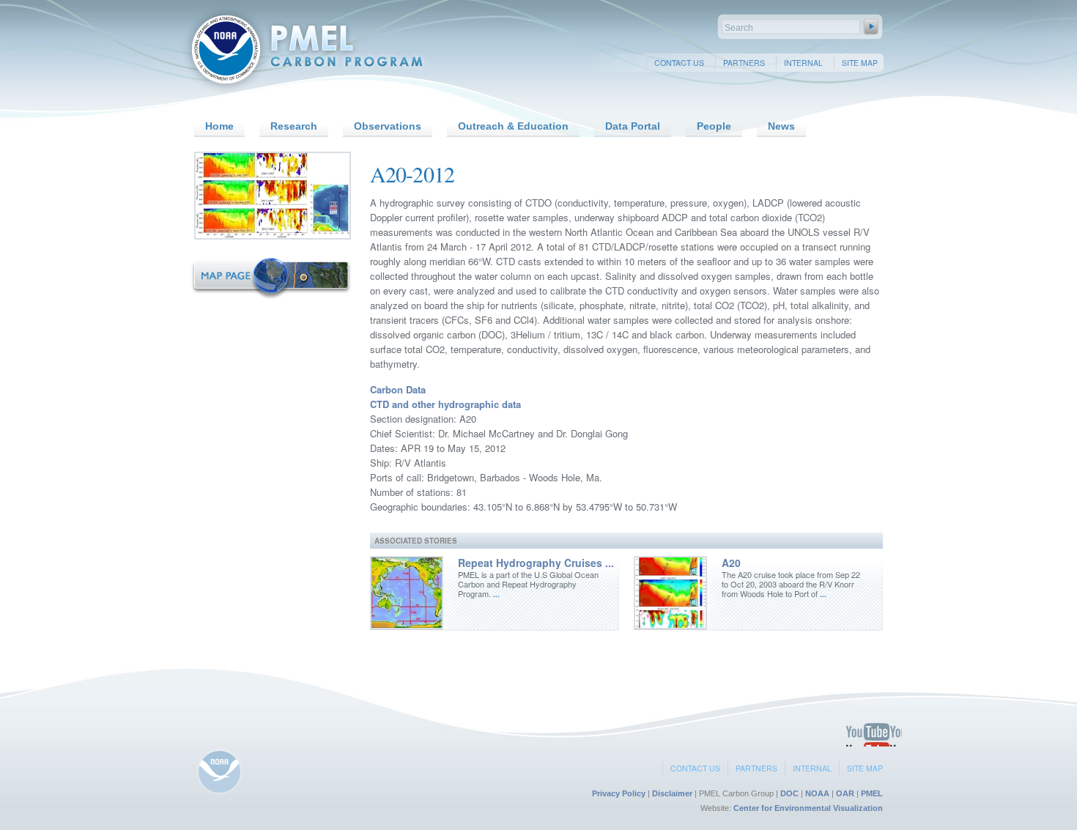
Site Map (860, 62)
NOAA (817, 793)
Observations (387, 126)
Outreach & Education (513, 126)
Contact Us (679, 62)
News (781, 126)
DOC (789, 793)
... (495, 594)
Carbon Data (398, 389)
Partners (744, 62)
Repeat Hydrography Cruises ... (536, 562)
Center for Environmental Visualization (808, 808)
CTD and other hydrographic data (445, 404)
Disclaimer (672, 793)
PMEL (872, 793)
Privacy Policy (618, 793)
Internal (803, 62)
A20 (731, 562)
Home (219, 126)
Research (293, 126)
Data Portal (632, 126)
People (714, 126)
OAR (845, 793)
